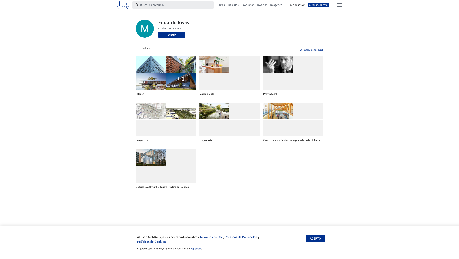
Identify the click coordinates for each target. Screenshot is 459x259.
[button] (144, 48)
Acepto (315, 238)
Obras (221, 5)
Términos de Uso (211, 237)
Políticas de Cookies (151, 241)
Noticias (262, 5)
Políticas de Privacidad (241, 237)
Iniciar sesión (297, 5)
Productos (247, 5)
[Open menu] (339, 5)
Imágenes (276, 5)
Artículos (233, 5)
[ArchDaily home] (123, 5)
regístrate (196, 249)
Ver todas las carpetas (311, 50)
